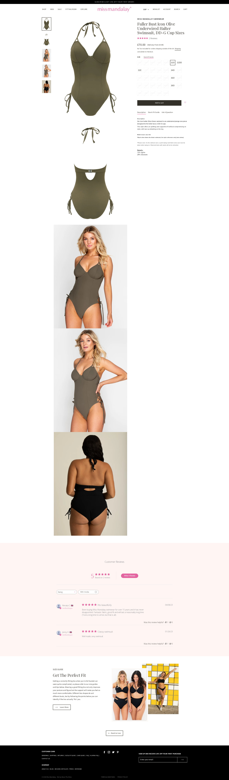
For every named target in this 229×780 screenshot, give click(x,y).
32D (172, 62)
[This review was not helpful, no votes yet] (170, 622)
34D (172, 70)
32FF (153, 70)
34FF (153, 77)
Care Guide (81, 756)
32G (159, 70)
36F (146, 85)
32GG (166, 70)
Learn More (62, 707)
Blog (51, 769)
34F (146, 77)
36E (139, 85)
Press (71, 769)
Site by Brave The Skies (64, 777)
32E (139, 70)
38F (146, 93)
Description (141, 112)
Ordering (45, 756)
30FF (153, 62)
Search (177, 9)
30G (159, 62)
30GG (166, 62)
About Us (45, 769)
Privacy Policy (122, 777)
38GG (166, 93)
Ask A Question (167, 112)
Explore (84, 9)
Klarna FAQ (94, 756)
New (52, 9)
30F (146, 62)
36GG (166, 85)
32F (146, 70)
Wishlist (156, 9)
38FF (153, 93)
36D (172, 77)
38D (172, 85)
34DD (179, 70)
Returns (61, 756)
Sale (59, 9)
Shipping (178, 49)
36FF (153, 85)
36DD (179, 77)
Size (138, 57)
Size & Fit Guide (149, 57)
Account (167, 9)
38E (139, 93)
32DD (179, 62)
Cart (185, 9)
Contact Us (46, 759)
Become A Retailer (61, 769)
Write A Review (129, 576)
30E (139, 62)
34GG (166, 77)
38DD (179, 85)
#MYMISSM (78, 769)
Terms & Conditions (108, 777)
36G (159, 85)
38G (159, 93)
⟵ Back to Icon (114, 733)
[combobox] (66, 592)
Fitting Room (71, 9)
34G (159, 77)
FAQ (87, 756)
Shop (44, 9)
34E (139, 77)
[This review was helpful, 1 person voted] (166, 622)
